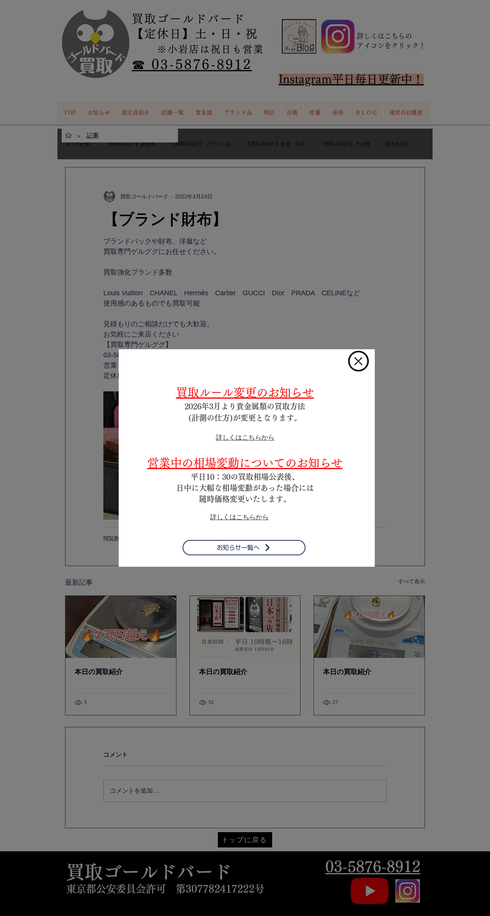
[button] (358, 361)
